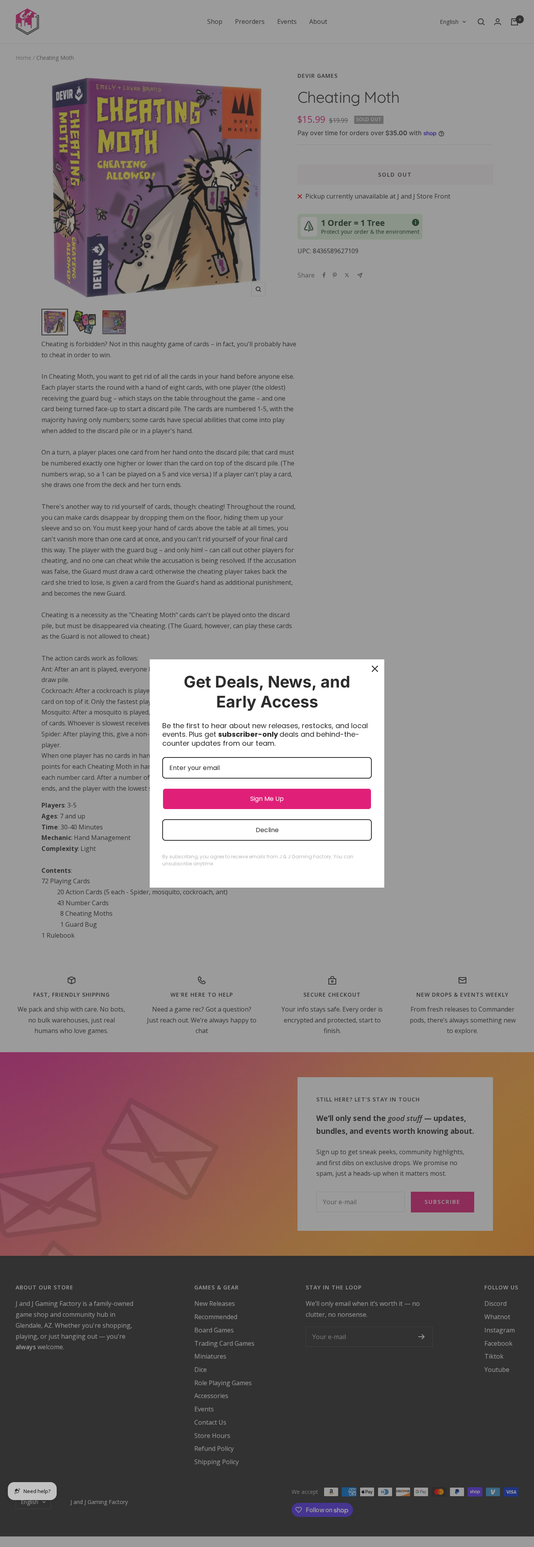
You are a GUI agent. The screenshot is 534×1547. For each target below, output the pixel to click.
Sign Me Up (267, 798)
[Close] (375, 668)
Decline (267, 829)
